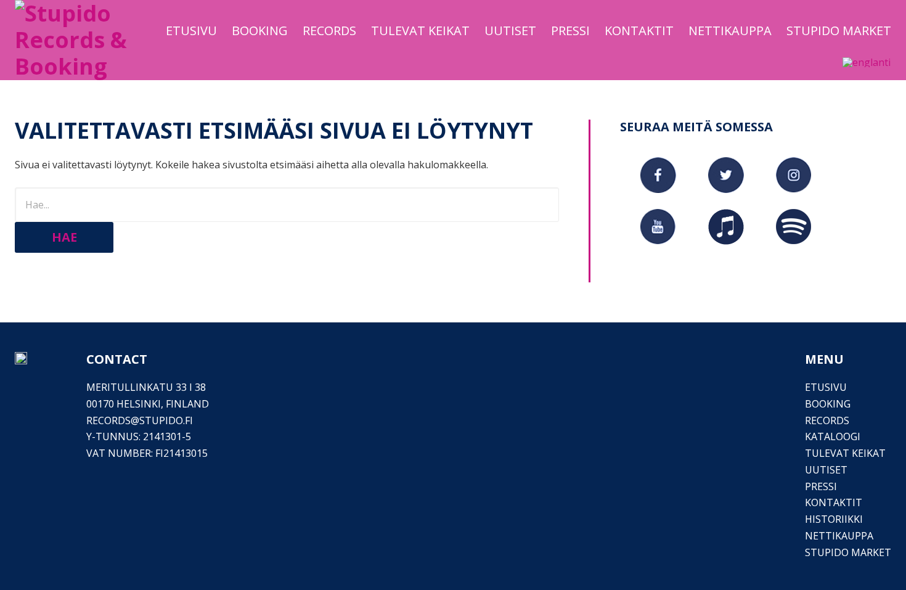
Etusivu (826, 387)
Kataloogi (832, 436)
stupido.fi (166, 420)
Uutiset (826, 470)
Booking (828, 404)
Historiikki (834, 519)
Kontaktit (833, 502)
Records (827, 420)
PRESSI (821, 486)
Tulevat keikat (845, 453)
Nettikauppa (839, 536)
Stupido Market (848, 552)
